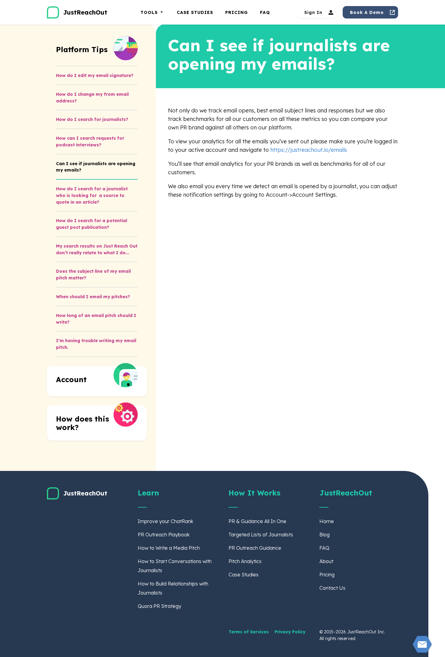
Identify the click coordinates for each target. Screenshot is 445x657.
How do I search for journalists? (92, 119)
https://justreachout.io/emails (308, 149)
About (326, 561)
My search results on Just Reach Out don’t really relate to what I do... (96, 249)
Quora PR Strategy (159, 606)
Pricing (236, 12)
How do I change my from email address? (92, 98)
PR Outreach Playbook (164, 535)
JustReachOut (85, 12)
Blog (324, 535)
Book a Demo (367, 12)
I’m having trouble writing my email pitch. (96, 344)
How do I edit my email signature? (95, 75)
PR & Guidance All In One (257, 521)
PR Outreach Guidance (255, 548)
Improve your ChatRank (165, 521)
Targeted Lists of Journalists (261, 535)
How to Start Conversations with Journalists (175, 565)
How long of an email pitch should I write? (96, 319)
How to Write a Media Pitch (169, 548)
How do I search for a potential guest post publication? (91, 224)
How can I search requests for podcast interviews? (90, 141)
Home (326, 521)
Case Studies (195, 12)
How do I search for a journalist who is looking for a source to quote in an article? (92, 195)
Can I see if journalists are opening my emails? (95, 167)
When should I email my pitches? (93, 296)
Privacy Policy (290, 632)
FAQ (265, 12)
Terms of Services (249, 632)
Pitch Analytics (245, 561)
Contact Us (332, 588)
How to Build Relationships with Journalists (173, 588)
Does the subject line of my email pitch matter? (93, 274)
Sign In (313, 12)
